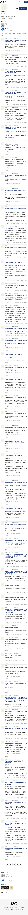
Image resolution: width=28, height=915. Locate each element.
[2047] (3, 29)
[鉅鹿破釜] (4, 7)
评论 (10, 34)
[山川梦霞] (3, 888)
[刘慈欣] (7, 888)
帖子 (6, 34)
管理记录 (11, 907)
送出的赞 (24, 34)
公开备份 (6, 907)
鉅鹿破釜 (3, 12)
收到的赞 (19, 34)
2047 (6, 28)
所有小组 (8, 1)
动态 (2, 34)
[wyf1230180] (11, 888)
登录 (21, 1)
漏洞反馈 (17, 907)
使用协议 (22, 907)
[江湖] (3, 25)
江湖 (6, 24)
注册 (26, 1)
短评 (14, 34)
